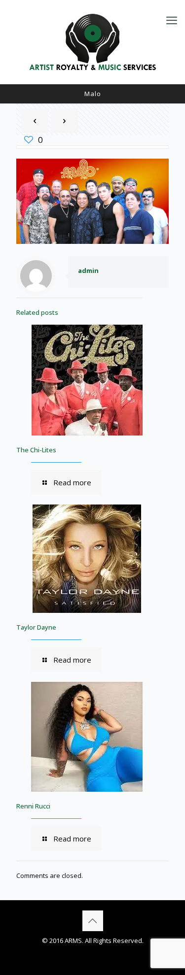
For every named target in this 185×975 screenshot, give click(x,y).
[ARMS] (92, 42)
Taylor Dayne (36, 627)
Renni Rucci (33, 806)
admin (88, 270)
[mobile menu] (171, 19)
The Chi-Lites (36, 449)
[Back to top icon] (92, 920)
